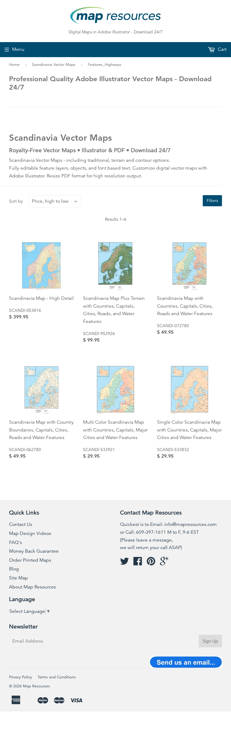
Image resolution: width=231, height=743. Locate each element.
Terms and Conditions (57, 677)
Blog (14, 569)
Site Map (18, 578)
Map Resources (36, 686)
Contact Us (20, 524)
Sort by (16, 201)
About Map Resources (32, 587)
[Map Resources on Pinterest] (151, 563)
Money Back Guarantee (34, 551)
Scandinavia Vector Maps (53, 64)
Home (14, 64)
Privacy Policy (20, 677)
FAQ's (15, 542)
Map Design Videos (30, 533)
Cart (221, 49)
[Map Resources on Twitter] (124, 563)
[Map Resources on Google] (164, 563)
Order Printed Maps (30, 560)
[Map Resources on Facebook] (137, 563)
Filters (212, 200)
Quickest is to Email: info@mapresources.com (168, 524)
